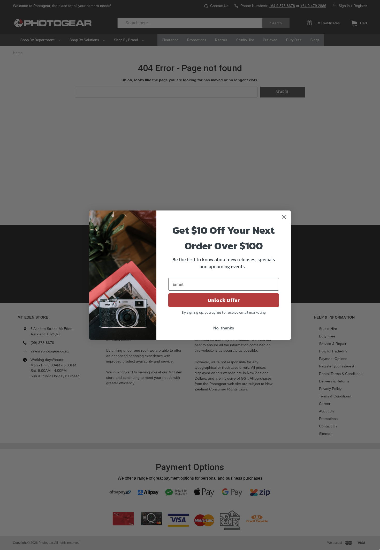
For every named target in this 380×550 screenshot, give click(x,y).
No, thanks (223, 328)
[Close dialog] (284, 217)
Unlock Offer (224, 300)
